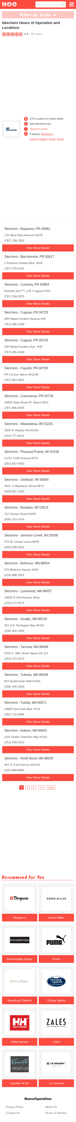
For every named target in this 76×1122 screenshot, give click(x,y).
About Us (51, 1106)
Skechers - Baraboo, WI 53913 (26, 507)
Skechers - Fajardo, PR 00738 (26, 368)
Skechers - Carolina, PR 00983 (26, 284)
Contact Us (13, 1113)
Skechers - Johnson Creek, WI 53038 (31, 535)
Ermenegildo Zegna (19, 959)
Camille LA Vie (19, 1083)
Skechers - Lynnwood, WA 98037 (28, 591)
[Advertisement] (38, 75)
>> (41, 787)
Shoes (52, 139)
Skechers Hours (39, 129)
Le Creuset (56, 1083)
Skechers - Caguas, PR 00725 (26, 312)
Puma (56, 959)
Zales (56, 1041)
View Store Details (38, 247)
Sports (60, 139)
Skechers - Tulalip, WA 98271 (25, 702)
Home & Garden (39, 139)
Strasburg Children (19, 1000)
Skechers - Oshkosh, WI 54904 (26, 479)
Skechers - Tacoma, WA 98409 (26, 647)
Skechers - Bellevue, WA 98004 (27, 563)
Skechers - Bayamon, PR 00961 (27, 228)
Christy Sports (56, 1000)
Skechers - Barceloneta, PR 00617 (29, 256)
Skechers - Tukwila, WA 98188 (26, 674)
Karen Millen (56, 917)
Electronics (47, 134)
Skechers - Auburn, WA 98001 (25, 730)
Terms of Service (56, 1113)
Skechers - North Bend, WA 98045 (28, 758)
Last (51, 787)
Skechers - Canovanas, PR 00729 (28, 396)
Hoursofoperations (38, 1099)
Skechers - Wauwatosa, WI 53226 (28, 424)
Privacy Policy (14, 1106)
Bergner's (19, 917)
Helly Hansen (19, 1041)
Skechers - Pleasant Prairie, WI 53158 (31, 451)
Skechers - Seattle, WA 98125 (25, 619)
